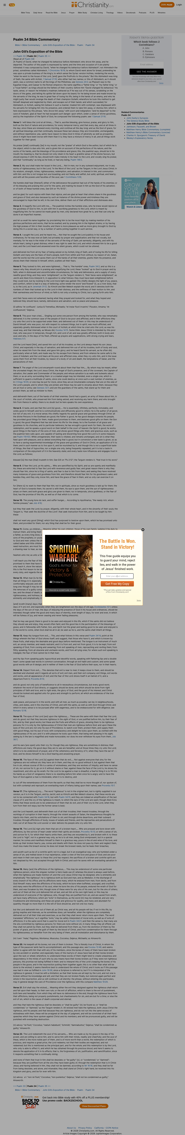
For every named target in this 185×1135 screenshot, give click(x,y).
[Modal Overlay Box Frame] (92, 567)
